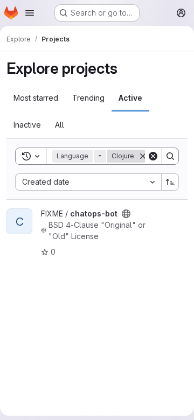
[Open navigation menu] (29, 13)
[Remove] (142, 156)
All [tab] (59, 124)
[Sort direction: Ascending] (170, 182)
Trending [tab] (88, 97)
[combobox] (88, 182)
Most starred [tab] (35, 97)
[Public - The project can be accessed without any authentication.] (126, 213)
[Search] (170, 156)
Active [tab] (130, 97)
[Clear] (153, 156)
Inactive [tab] (27, 124)
